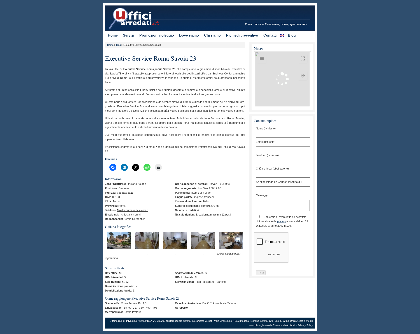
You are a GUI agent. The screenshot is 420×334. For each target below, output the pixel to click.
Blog (118, 45)
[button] (119, 241)
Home (110, 45)
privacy (281, 221)
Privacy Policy (305, 325)
